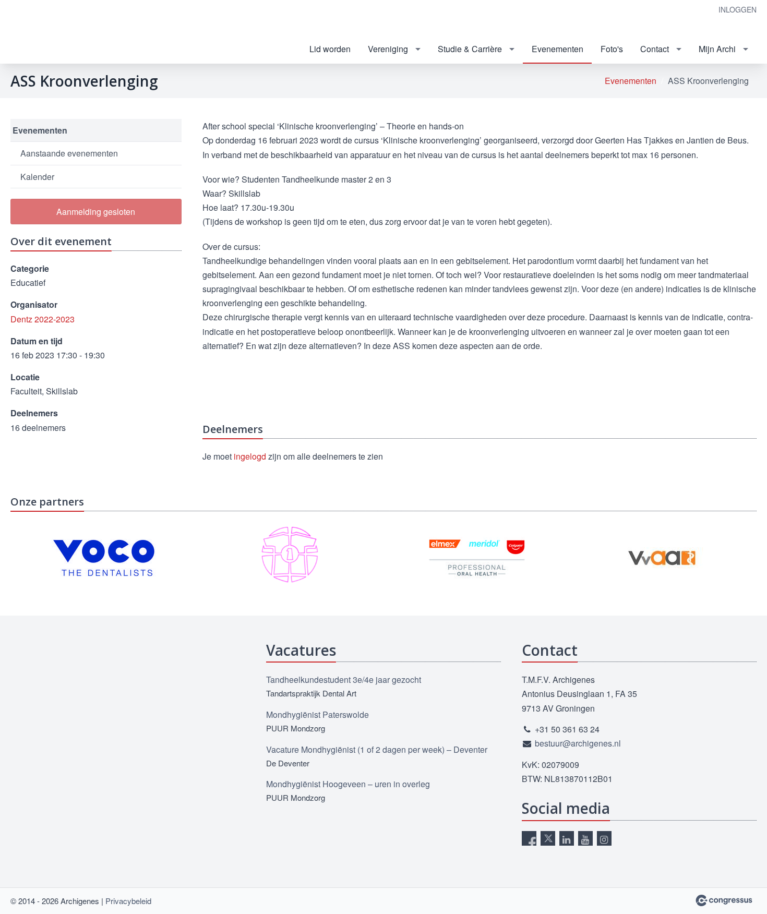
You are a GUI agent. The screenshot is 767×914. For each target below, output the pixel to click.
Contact (654, 49)
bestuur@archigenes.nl (578, 743)
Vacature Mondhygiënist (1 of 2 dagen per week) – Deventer (376, 749)
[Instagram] (604, 838)
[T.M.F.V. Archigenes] (93, 32)
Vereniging (388, 49)
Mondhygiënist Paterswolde (317, 714)
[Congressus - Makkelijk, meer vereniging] (724, 900)
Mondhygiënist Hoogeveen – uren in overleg (348, 784)
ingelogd (250, 456)
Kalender (37, 177)
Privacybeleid (128, 900)
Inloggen (737, 9)
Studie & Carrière (470, 49)
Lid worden (330, 49)
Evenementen (557, 49)
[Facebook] (529, 838)
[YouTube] (585, 838)
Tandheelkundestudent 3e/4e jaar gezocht (343, 680)
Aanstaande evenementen (69, 153)
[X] (548, 838)
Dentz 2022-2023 (42, 319)
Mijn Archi (717, 49)
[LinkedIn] (566, 838)
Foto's (612, 49)
